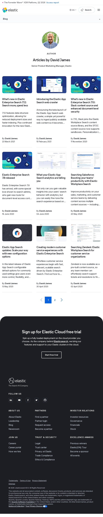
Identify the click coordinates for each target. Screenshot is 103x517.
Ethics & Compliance (45, 459)
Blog (11, 425)
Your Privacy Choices (34, 506)
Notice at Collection (16, 506)
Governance (76, 421)
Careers (12, 443)
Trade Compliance (44, 455)
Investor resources (79, 417)
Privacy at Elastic (43, 451)
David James (11, 138)
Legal (37, 443)
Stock (73, 429)
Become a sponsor (79, 451)
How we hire (15, 451)
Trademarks (13, 481)
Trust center (41, 447)
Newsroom (14, 429)
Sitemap (12, 484)
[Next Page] (61, 300)
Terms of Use (25, 481)
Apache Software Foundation (23, 502)
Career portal (15, 447)
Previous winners (78, 443)
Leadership (14, 421)
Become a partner (43, 429)
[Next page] (61, 300)
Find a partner (41, 417)
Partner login (41, 421)
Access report (52, 2)
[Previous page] (41, 300)
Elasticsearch (61, 341)
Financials (75, 425)
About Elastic (15, 417)
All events (75, 455)
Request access (43, 425)
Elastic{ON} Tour (78, 447)
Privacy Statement (39, 481)
